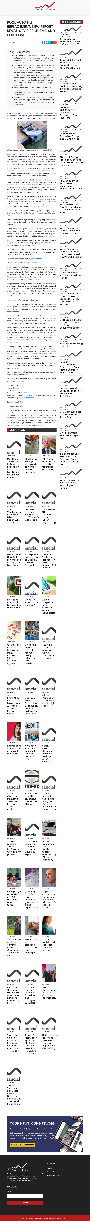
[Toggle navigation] (7, 13)
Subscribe (25, 1202)
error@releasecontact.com (29, 418)
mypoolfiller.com (35, 258)
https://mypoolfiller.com (25, 398)
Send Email (16, 390)
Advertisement (53, 1175)
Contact (50, 1178)
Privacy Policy (52, 1172)
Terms (49, 1168)
